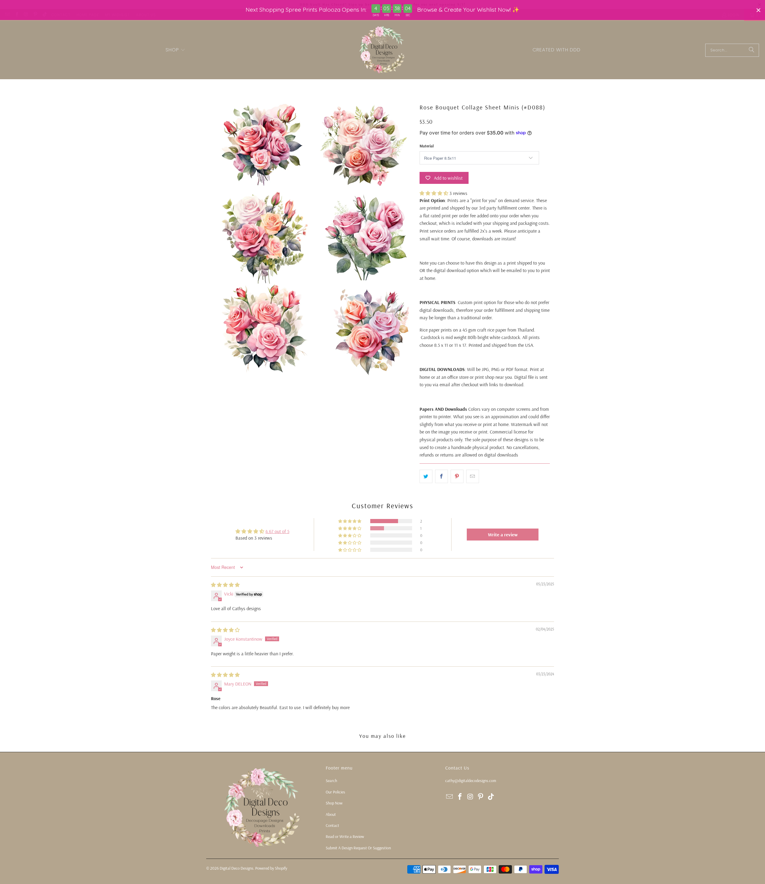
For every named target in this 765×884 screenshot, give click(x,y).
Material (427, 145)
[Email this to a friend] (472, 476)
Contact (332, 825)
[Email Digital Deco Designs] (449, 797)
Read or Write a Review (345, 836)
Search (331, 780)
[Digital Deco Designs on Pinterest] (480, 797)
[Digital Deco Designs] (382, 50)
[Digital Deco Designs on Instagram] (470, 797)
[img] (225, 585)
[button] (175, 50)
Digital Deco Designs (236, 868)
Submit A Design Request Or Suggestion (358, 848)
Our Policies (335, 792)
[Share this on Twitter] (426, 476)
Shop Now (334, 803)
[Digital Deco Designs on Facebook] (460, 797)
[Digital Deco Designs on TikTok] (491, 797)
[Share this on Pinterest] (457, 476)
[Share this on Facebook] (441, 476)
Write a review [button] (503, 535)
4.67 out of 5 (277, 531)
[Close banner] (758, 10)
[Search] (751, 50)
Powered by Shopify (271, 868)
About (331, 814)
